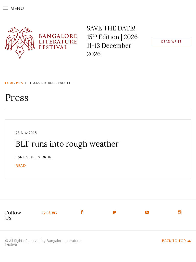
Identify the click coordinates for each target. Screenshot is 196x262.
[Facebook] (81, 212)
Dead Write (171, 41)
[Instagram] (179, 212)
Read (21, 165)
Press (20, 83)
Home (9, 83)
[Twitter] (114, 212)
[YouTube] (147, 212)
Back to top (174, 240)
